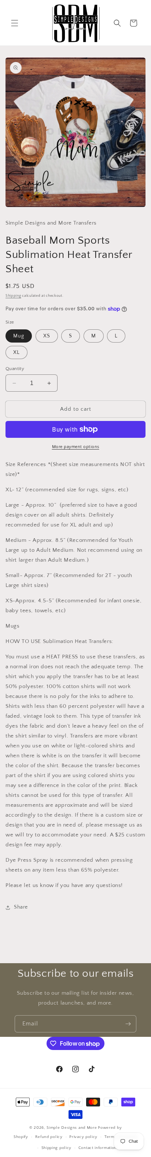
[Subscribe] (128, 1023)
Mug (18, 336)
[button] (15, 23)
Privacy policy (83, 1137)
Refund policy (49, 1137)
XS (46, 336)
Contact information (97, 1148)
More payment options (75, 446)
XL (16, 352)
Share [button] (21, 907)
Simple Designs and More (72, 1127)
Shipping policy (56, 1148)
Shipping (13, 296)
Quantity (14, 368)
